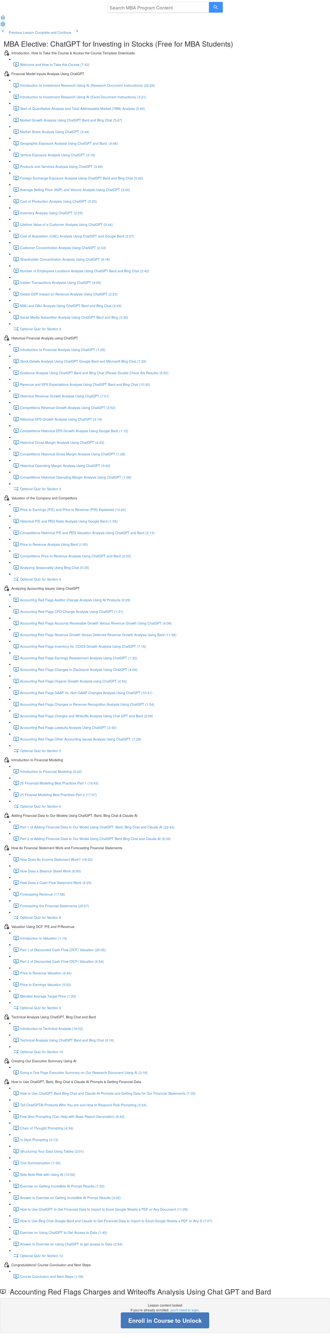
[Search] (216, 7)
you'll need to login (184, 1310)
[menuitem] (3, 25)
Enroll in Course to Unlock (165, 1320)
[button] (3, 18)
